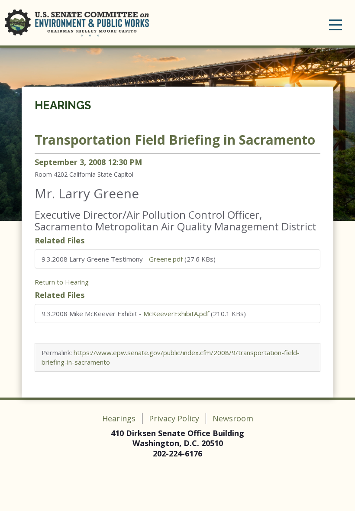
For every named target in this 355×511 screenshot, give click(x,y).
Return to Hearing (62, 282)
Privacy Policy (174, 418)
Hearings (63, 105)
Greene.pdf (166, 259)
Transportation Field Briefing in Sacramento (175, 140)
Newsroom (233, 418)
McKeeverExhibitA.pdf (176, 313)
